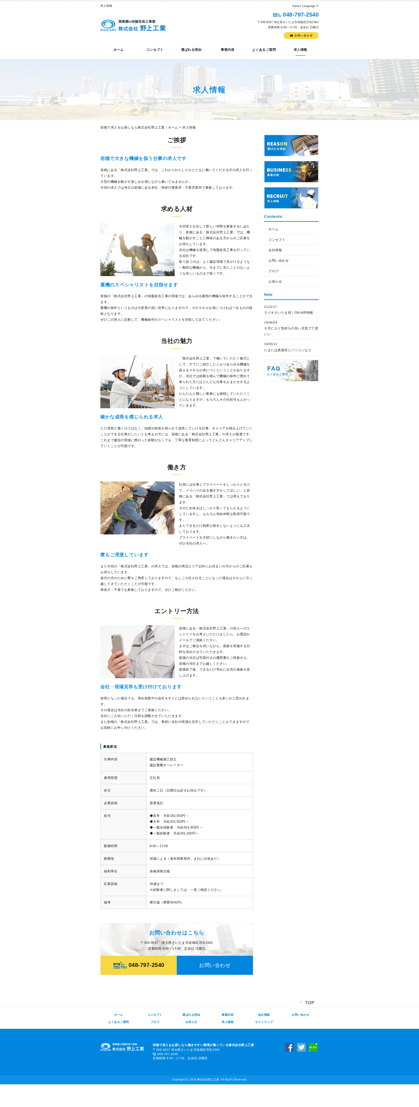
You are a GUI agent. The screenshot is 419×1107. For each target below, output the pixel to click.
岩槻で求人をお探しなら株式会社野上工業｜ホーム (139, 127)
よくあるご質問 (264, 49)
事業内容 (227, 49)
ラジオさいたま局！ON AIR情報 (288, 312)
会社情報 (275, 250)
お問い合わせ (278, 260)
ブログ (273, 271)
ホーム (118, 49)
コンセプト (154, 49)
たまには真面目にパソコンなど (287, 350)
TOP (309, 1001)
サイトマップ (264, 1022)
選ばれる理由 (191, 49)
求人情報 (300, 49)
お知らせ (275, 281)
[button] (215, 965)
